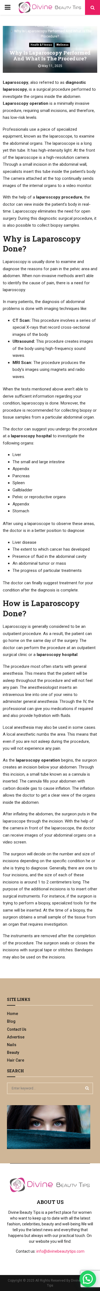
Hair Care (15, 1060)
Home (12, 1013)
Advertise (15, 1037)
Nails (11, 1045)
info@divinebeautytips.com (60, 1251)
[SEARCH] (87, 1088)
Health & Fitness (41, 44)
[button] (87, 1279)
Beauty (13, 1052)
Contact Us (16, 1029)
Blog (11, 1021)
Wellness (62, 44)
